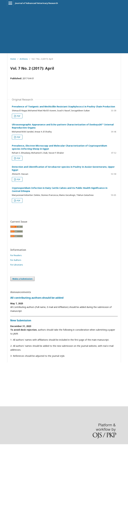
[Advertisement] (64, 30)
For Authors (15, 260)
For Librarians (16, 264)
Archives (24, 58)
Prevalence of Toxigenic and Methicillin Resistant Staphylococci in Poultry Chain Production (63, 106)
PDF (18, 116)
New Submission (20, 320)
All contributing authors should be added (37, 297)
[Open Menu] (10, 3)
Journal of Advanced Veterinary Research (36, 3)
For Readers (16, 255)
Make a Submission (22, 278)
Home (13, 58)
